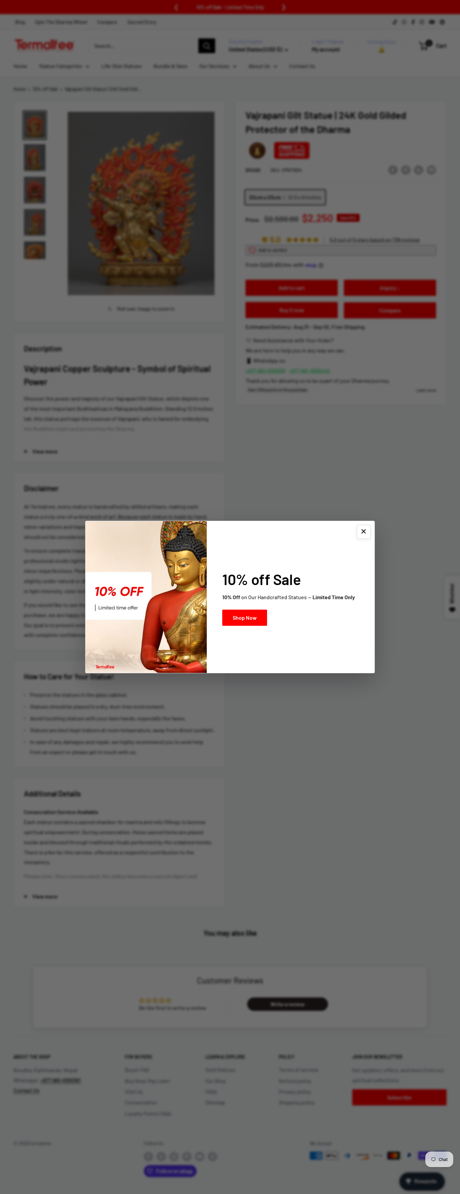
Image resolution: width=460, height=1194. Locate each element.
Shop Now (245, 617)
